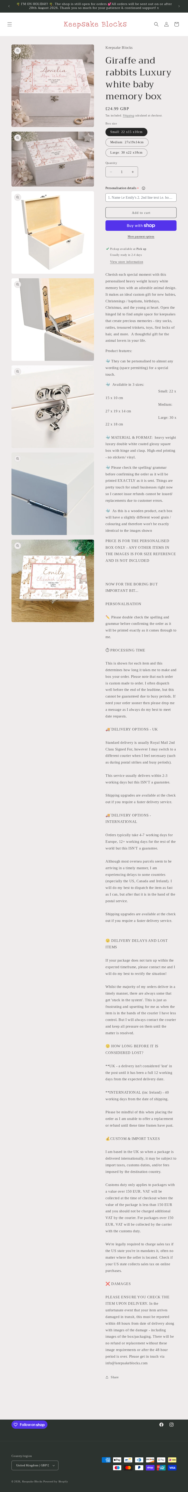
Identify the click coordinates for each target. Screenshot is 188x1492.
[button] (10, 24)
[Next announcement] (179, 6)
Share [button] (115, 1377)
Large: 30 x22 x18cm (126, 152)
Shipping (128, 115)
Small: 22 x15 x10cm (126, 132)
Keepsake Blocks (32, 1481)
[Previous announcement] (9, 6)
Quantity (111, 163)
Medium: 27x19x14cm (127, 142)
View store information (126, 262)
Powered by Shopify (55, 1481)
